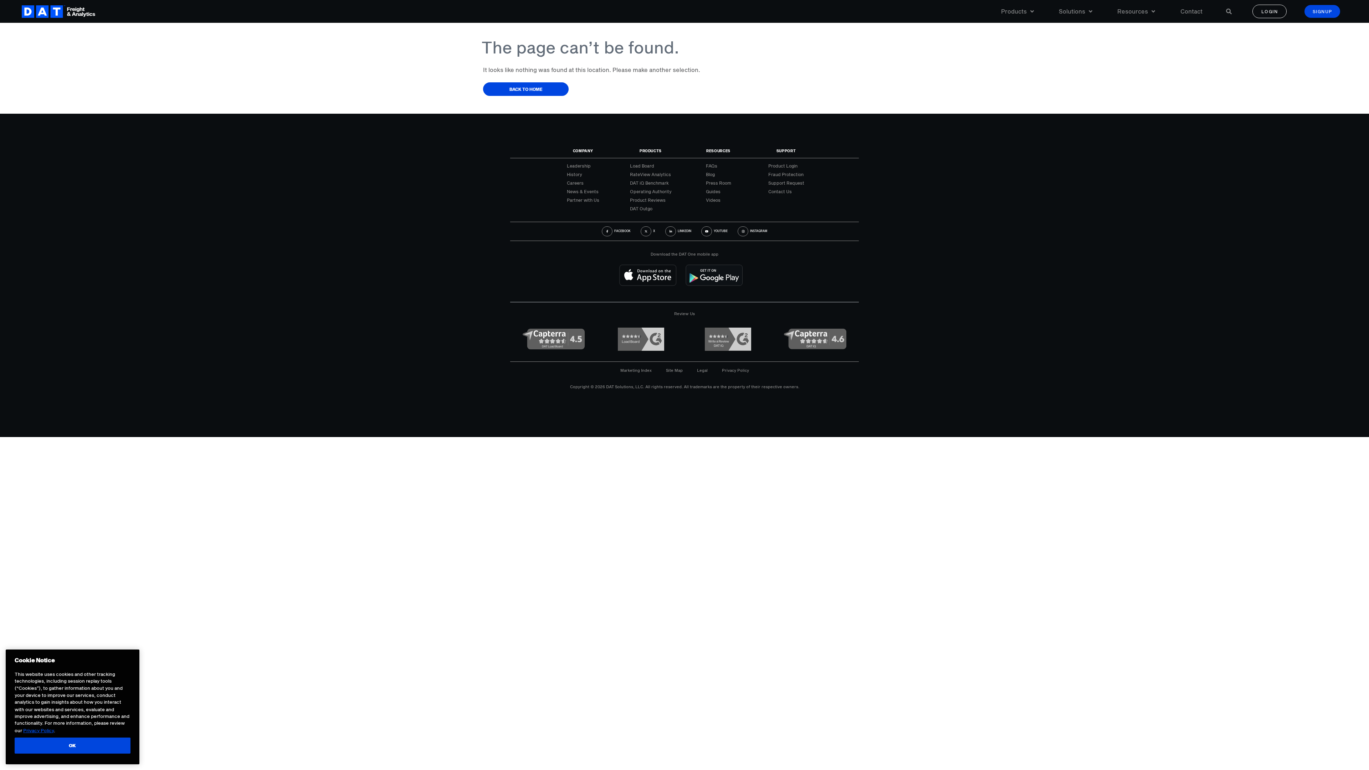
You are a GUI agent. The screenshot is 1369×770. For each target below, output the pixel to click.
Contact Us (780, 191)
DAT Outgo (641, 208)
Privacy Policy (735, 370)
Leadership (579, 165)
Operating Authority (651, 191)
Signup (1322, 11)
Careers (575, 182)
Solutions (1072, 11)
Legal (702, 370)
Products (1014, 11)
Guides (713, 191)
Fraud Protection (786, 174)
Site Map (674, 370)
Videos (713, 199)
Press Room (718, 182)
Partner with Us (583, 199)
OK (72, 746)
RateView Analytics (650, 174)
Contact (1191, 11)
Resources (1132, 11)
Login (1269, 11)
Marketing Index (636, 370)
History (574, 174)
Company (583, 151)
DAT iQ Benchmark (649, 182)
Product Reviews (648, 199)
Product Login (783, 165)
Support (786, 151)
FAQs (711, 165)
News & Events (583, 191)
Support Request (786, 182)
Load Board (642, 165)
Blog (710, 174)
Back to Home (526, 89)
